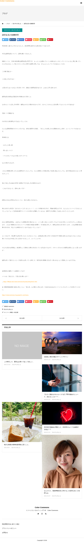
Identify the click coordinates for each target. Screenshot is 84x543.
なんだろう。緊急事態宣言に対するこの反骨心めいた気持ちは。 (62, 492)
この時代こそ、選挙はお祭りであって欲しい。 (19, 362)
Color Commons (7, 1)
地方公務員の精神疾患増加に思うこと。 (17, 444)
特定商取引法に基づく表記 (10, 524)
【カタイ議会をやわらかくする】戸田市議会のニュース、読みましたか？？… (61, 395)
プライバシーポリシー (9, 528)
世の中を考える (16, 30)
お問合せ (5, 532)
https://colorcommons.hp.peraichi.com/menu (15, 295)
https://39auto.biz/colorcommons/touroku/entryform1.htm (20, 281)
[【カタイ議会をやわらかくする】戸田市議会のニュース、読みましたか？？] (62, 378)
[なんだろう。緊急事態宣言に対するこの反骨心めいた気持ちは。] (62, 461)
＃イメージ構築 (8, 312)
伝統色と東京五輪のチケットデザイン (56, 357)
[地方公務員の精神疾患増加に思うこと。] (22, 422)
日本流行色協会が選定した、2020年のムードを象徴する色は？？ (61, 428)
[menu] (81, 3)
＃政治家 (15, 312)
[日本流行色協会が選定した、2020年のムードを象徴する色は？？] (62, 413)
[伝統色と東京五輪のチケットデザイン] (62, 343)
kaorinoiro (11, 306)
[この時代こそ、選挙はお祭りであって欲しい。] (22, 345)
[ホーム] (2, 24)
